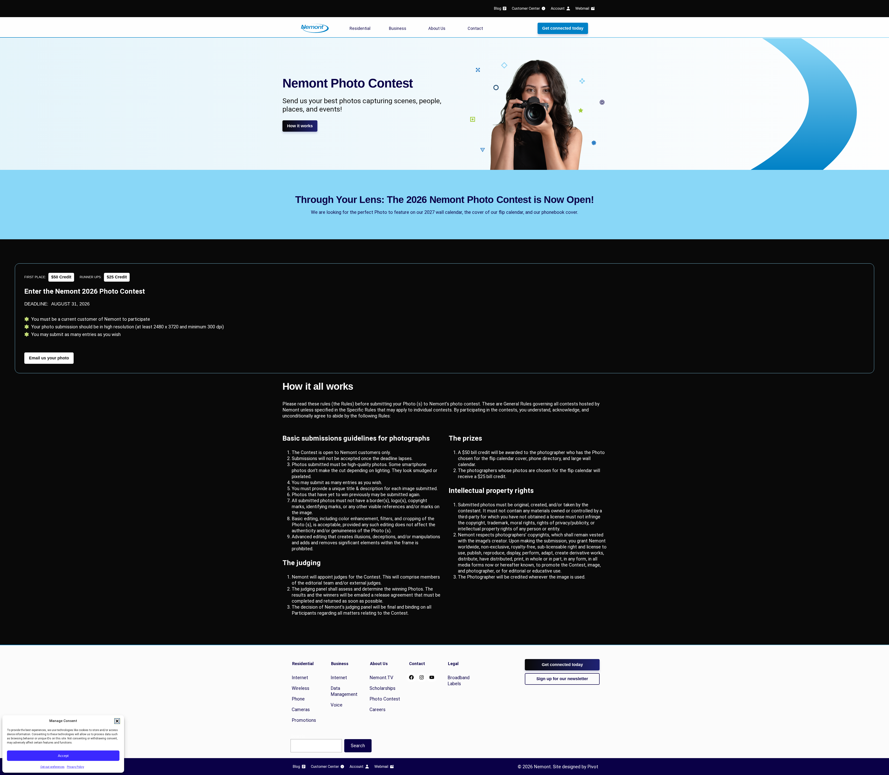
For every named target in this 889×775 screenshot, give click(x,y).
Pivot (592, 766)
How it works (300, 126)
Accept (63, 756)
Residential (360, 28)
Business (397, 28)
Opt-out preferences (52, 767)
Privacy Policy (75, 767)
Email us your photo (49, 358)
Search (358, 745)
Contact (475, 28)
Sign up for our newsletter (562, 678)
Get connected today (562, 28)
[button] (117, 721)
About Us (436, 28)
